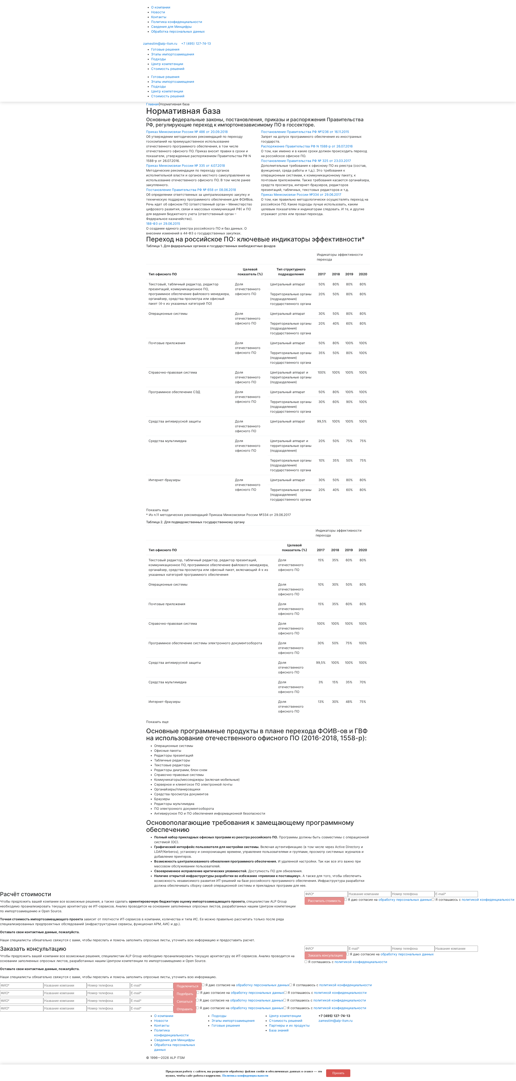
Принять (338, 1073)
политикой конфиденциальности (488, 900)
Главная (152, 104)
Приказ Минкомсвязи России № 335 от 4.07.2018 (185, 166)
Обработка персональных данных (178, 31)
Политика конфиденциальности (176, 22)
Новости (158, 12)
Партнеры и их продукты (289, 1025)
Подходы (158, 59)
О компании (160, 7)
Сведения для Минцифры (171, 27)
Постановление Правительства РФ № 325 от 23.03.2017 (306, 161)
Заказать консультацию (325, 955)
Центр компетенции (167, 64)
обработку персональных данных (405, 900)
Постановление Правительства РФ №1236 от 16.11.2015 (305, 132)
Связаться (184, 1001)
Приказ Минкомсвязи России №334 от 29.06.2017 (301, 195)
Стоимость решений (167, 69)
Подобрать (185, 994)
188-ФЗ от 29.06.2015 (163, 224)
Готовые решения (165, 49)
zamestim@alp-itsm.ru (160, 43)
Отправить (185, 1009)
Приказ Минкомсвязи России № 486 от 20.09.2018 (187, 132)
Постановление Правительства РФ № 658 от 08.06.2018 (191, 190)
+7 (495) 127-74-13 (196, 43)
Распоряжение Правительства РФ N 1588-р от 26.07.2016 (307, 146)
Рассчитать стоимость (324, 901)
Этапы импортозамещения (172, 54)
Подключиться (187, 986)
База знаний (279, 1030)
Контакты (158, 17)
